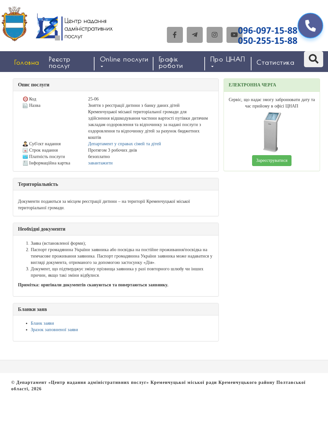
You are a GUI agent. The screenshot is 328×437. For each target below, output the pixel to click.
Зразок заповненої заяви (54, 329)
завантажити (100, 163)
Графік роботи (171, 62)
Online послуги (124, 59)
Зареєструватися (271, 160)
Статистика (275, 62)
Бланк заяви (42, 323)
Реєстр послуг (60, 62)
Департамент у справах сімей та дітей (124, 143)
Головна (26, 62)
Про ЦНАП (227, 59)
